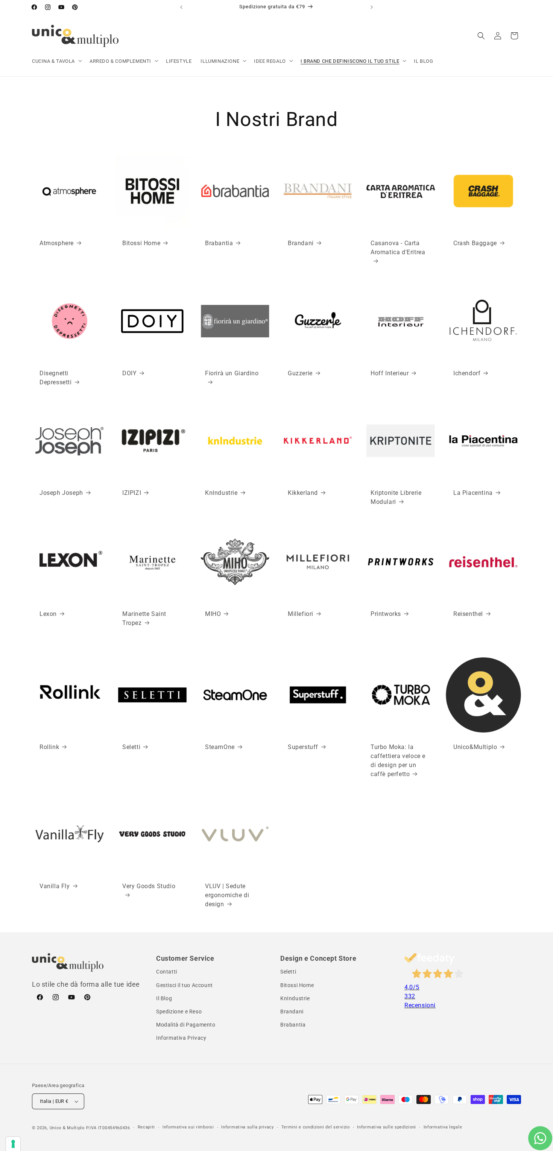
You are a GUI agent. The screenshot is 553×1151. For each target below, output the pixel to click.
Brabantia (219, 243)
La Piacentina (473, 492)
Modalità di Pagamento (186, 1025)
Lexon (48, 613)
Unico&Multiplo (475, 747)
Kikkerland (303, 492)
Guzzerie (300, 373)
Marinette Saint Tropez (144, 618)
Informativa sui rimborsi (188, 1127)
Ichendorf (466, 373)
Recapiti (146, 1127)
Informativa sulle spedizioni (386, 1127)
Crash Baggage (475, 243)
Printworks (386, 613)
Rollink (49, 747)
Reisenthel (468, 613)
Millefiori (300, 613)
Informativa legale (443, 1127)
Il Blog (164, 998)
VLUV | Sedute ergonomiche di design (227, 894)
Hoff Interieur (390, 373)
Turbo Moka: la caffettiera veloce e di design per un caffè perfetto (398, 760)
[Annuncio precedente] (181, 7)
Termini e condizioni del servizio (315, 1127)
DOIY (129, 373)
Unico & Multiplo (67, 1127)
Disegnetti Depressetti (56, 378)
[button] (56, 61)
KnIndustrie (221, 492)
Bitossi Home (141, 243)
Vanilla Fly (55, 885)
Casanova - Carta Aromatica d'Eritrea (398, 248)
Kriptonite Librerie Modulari (396, 497)
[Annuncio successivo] (371, 7)
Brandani (301, 243)
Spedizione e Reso (179, 1011)
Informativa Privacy (181, 1038)
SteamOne (220, 747)
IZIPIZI (131, 492)
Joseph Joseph (61, 492)
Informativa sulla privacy (247, 1127)
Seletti (131, 747)
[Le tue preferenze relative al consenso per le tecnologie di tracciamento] (13, 1144)
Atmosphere (57, 243)
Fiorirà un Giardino (231, 373)
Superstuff (303, 747)
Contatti (166, 972)
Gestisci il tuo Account (184, 985)
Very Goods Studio (148, 885)
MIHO (213, 613)
